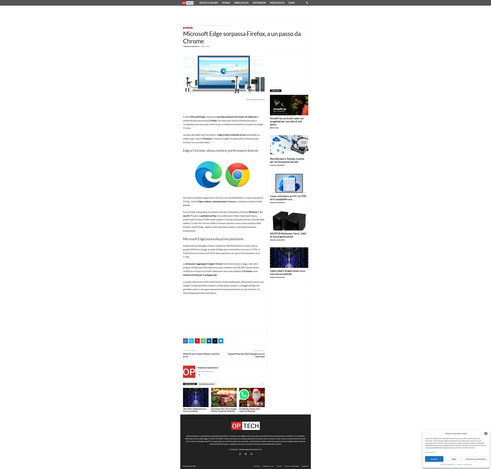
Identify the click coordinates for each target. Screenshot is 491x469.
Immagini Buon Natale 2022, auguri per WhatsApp (249, 410)
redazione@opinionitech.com (250, 449)
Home (184, 25)
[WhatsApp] (203, 340)
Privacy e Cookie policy (447, 464)
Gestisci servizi (430, 452)
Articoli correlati (190, 384)
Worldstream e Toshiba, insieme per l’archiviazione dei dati (287, 160)
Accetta (434, 459)
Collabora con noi (268, 466)
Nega (454, 459)
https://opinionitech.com (205, 371)
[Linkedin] (209, 340)
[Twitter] (191, 340)
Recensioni (259, 2)
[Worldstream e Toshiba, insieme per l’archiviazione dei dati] (289, 145)
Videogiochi (277, 2)
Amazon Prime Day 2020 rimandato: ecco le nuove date (246, 355)
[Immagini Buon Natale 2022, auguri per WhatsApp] (252, 397)
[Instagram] (246, 454)
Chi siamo (257, 466)
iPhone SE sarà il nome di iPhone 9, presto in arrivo (201, 355)
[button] (486, 433)
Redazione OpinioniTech (191, 46)
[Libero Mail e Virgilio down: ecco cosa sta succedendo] (196, 397)
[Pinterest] (197, 340)
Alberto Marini (274, 128)
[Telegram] (220, 340)
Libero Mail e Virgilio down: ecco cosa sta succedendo (194, 410)
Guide (291, 2)
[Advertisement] (245, 14)
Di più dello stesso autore (206, 384)
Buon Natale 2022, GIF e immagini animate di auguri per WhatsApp (223, 410)
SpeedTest (305, 466)
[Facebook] (185, 340)
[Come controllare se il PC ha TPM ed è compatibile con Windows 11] (289, 183)
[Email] (214, 340)
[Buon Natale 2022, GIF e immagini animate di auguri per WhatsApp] (224, 397)
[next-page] (263, 384)
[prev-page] (260, 384)
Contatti (279, 466)
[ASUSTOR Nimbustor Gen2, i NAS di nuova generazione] (289, 220)
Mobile (226, 2)
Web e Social (241, 2)
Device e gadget (208, 2)
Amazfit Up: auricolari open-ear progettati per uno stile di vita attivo (287, 121)
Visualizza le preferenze (476, 459)
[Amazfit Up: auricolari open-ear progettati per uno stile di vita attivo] (289, 105)
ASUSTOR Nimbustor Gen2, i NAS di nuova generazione (288, 235)
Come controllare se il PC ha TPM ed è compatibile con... (288, 198)
